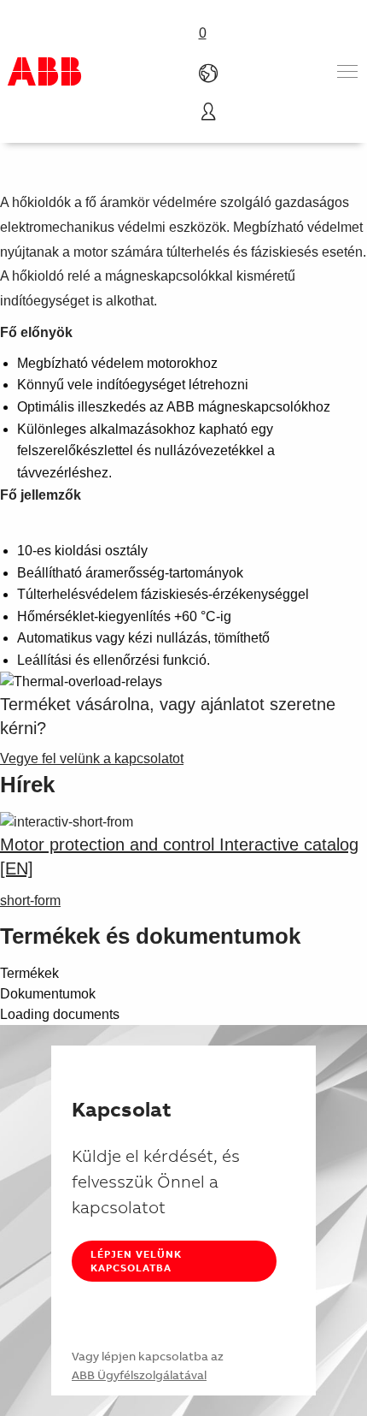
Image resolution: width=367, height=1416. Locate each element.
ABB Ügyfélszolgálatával (139, 1375)
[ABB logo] (44, 71)
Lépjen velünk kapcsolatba (136, 1260)
